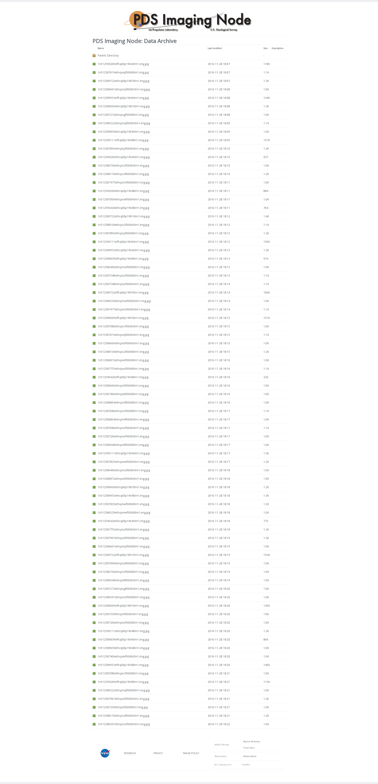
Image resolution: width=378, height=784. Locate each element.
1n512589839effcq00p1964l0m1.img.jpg (123, 258)
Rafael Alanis (249, 756)
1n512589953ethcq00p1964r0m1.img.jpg (124, 250)
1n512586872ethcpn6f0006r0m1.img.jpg (123, 478)
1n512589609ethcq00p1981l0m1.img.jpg (123, 487)
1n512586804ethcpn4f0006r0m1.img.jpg (123, 419)
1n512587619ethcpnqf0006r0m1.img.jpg (123, 335)
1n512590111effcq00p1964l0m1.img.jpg (123, 140)
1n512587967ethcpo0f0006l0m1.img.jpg (123, 538)
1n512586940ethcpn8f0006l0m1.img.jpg (123, 445)
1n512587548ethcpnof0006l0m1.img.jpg (123, 275)
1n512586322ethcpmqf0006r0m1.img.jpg (124, 123)
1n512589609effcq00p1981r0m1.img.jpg (123, 605)
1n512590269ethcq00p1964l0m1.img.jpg (123, 191)
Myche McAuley (251, 741)
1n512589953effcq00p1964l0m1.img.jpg (123, 665)
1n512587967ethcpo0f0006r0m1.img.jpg (123, 699)
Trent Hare (248, 747)
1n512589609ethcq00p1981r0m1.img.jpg (124, 106)
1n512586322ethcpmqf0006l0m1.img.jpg (124, 690)
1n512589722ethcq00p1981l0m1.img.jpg (123, 81)
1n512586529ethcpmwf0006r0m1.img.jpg (124, 301)
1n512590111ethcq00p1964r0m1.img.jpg (124, 453)
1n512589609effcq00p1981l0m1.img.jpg (123, 318)
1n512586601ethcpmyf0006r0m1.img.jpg (124, 89)
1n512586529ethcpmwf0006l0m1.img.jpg (124, 512)
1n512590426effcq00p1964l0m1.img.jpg (123, 377)
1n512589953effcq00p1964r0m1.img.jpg (123, 98)
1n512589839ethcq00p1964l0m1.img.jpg (123, 648)
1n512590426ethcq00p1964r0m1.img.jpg (124, 521)
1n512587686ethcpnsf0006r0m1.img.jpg (123, 428)
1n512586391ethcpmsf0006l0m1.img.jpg (123, 597)
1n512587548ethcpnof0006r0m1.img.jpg (123, 284)
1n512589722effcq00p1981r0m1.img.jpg (123, 555)
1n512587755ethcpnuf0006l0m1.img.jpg (123, 368)
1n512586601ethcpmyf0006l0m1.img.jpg (123, 546)
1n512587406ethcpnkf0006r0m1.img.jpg (123, 656)
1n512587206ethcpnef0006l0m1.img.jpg (123, 622)
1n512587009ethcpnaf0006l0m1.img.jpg (123, 563)
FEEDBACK (130, 753)
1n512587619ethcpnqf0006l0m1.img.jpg (123, 72)
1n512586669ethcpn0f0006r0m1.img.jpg (123, 343)
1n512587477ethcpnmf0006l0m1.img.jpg (124, 182)
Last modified (215, 48)
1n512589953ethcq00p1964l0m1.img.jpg (123, 495)
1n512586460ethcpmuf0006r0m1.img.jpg (124, 470)
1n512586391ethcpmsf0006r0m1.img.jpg (124, 724)
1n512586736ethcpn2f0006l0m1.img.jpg (123, 572)
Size (265, 48)
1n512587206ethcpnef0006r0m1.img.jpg (123, 436)
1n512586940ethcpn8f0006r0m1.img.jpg (123, 580)
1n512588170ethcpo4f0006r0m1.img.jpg (123, 715)
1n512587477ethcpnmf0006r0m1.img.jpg (124, 309)
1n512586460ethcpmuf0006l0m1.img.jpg (124, 267)
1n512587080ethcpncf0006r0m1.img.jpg (123, 326)
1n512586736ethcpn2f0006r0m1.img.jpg (123, 165)
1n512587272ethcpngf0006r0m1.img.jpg (123, 589)
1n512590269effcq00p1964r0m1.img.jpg (123, 64)
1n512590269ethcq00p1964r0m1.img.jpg (124, 157)
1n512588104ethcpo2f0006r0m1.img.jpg (123, 225)
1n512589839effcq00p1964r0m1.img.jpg (123, 639)
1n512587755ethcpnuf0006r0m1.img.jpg (123, 529)
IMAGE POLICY (191, 753)
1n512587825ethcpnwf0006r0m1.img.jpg (124, 462)
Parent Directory (108, 55)
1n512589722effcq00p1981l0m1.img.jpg (123, 292)
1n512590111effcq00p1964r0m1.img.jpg (123, 241)
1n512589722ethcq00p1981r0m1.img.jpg (124, 216)
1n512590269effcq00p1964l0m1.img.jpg (123, 682)
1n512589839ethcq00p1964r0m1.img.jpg (124, 131)
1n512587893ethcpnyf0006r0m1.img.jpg (123, 148)
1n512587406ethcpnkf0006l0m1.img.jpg (123, 394)
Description (278, 48)
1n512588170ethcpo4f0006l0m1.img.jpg (123, 174)
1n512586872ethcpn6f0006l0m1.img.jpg (123, 360)
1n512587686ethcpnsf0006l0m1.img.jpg (123, 411)
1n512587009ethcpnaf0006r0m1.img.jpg (123, 199)
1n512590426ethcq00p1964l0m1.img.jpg (123, 208)
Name (101, 48)
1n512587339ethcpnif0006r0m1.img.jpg (123, 614)
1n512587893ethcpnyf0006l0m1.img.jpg (123, 233)
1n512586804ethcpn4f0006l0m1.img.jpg (123, 402)
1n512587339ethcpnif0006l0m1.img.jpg (123, 707)
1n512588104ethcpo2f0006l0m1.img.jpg (123, 352)
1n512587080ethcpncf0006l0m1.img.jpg (123, 673)
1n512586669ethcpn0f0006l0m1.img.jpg (123, 385)
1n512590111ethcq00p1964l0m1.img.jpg (123, 631)
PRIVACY (158, 753)
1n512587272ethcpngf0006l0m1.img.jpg (123, 115)
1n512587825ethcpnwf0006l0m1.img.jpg (123, 504)
